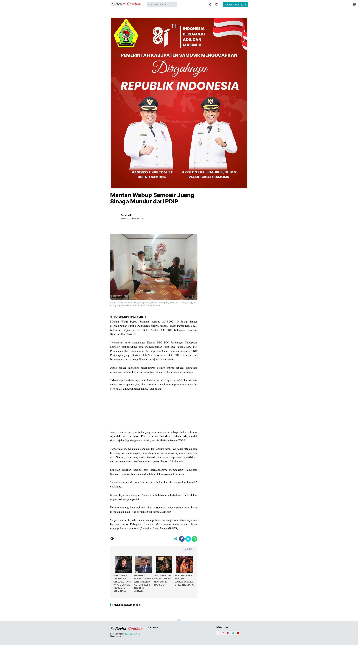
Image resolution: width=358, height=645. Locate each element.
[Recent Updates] (210, 4)
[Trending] (217, 4)
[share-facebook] (182, 539)
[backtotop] (179, 621)
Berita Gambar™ (131, 634)
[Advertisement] (153, 410)
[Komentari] (112, 539)
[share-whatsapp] (194, 539)
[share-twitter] (188, 539)
